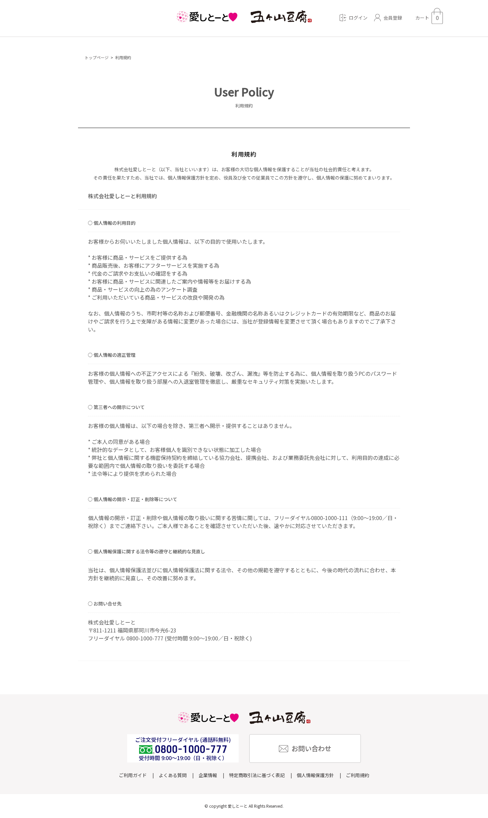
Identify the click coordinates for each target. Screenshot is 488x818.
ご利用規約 (357, 775)
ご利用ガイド (133, 775)
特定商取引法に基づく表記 (257, 775)
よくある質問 (173, 775)
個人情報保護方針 (315, 775)
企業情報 (208, 775)
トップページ (97, 57)
